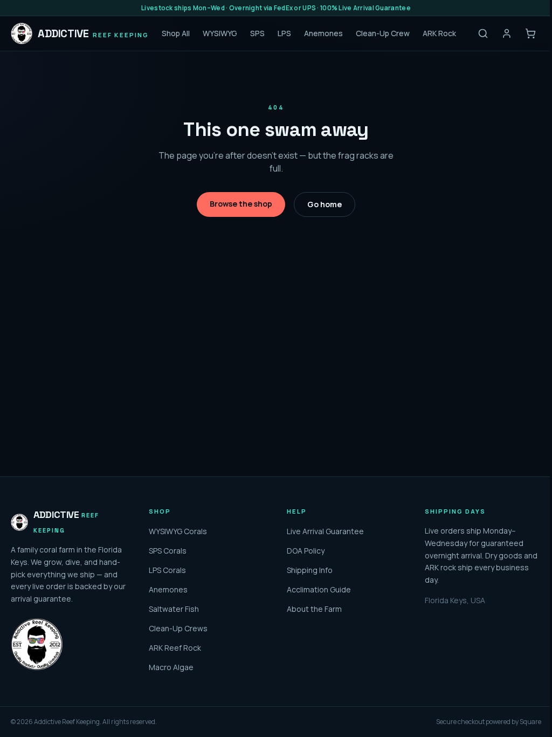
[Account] (507, 33)
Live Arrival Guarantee (325, 531)
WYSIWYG (220, 33)
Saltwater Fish (174, 609)
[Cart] (530, 33)
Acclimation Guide (319, 589)
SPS (257, 33)
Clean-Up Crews (178, 628)
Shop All (176, 33)
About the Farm (314, 609)
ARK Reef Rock (175, 648)
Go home (324, 204)
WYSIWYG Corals (178, 531)
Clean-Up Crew (383, 33)
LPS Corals (167, 570)
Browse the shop (241, 204)
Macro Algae (171, 667)
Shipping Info (310, 570)
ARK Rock (439, 33)
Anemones (323, 33)
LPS (284, 33)
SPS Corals (168, 550)
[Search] (483, 33)
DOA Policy (306, 550)
